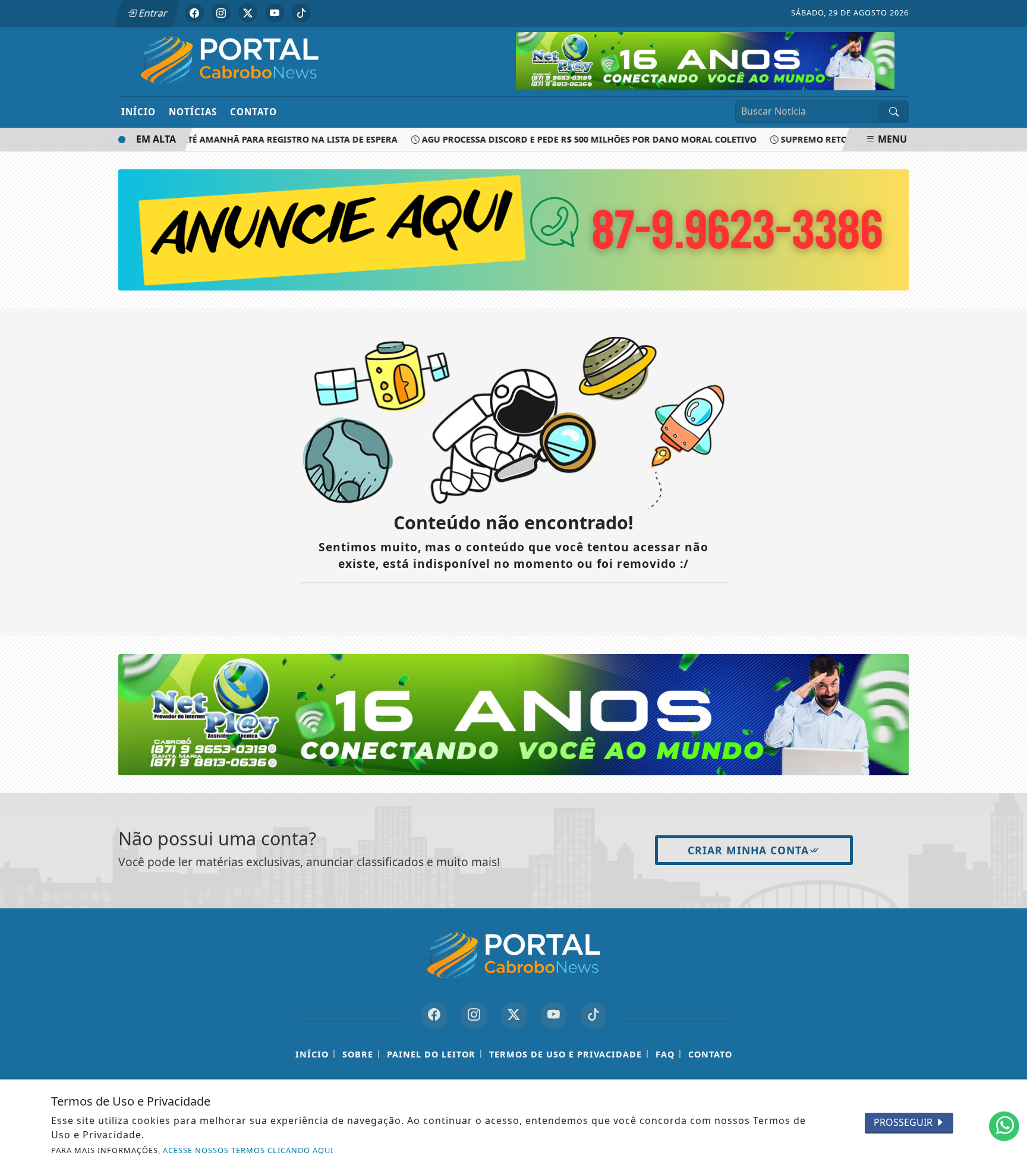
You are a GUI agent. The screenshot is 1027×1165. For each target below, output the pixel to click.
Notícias (193, 112)
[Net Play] (513, 714)
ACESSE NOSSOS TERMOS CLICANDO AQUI (248, 1150)
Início (138, 112)
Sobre (357, 1054)
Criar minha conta (748, 850)
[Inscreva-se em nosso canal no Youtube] (553, 1015)
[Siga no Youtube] (274, 13)
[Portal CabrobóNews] (229, 60)
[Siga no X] (247, 13)
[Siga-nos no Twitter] (513, 1015)
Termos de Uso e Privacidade (565, 1054)
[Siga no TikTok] (301, 13)
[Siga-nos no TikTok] (593, 1015)
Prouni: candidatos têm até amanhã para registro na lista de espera (214, 139)
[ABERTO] (705, 60)
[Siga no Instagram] (221, 13)
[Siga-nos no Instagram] (474, 1015)
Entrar (152, 13)
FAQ (665, 1054)
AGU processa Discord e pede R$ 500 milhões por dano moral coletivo (574, 139)
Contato (253, 112)
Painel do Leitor (431, 1054)
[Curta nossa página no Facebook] (434, 1015)
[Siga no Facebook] (194, 13)
